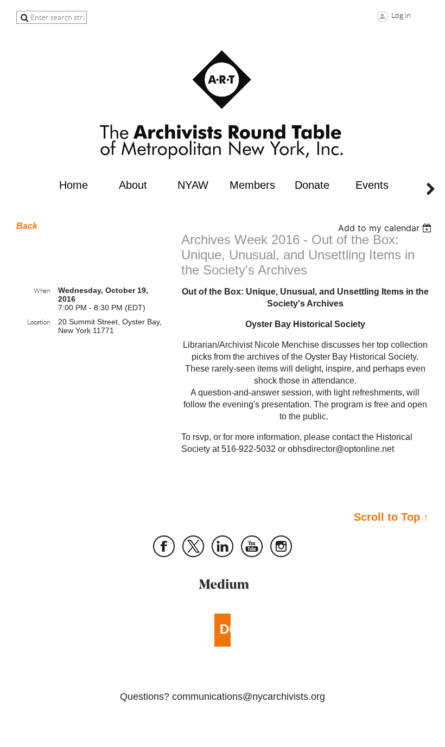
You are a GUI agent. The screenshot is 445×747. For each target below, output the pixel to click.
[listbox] (386, 227)
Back (26, 226)
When (42, 290)
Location (38, 321)
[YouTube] (252, 546)
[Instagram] (281, 546)
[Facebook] (164, 546)
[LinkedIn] (222, 546)
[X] (193, 546)
